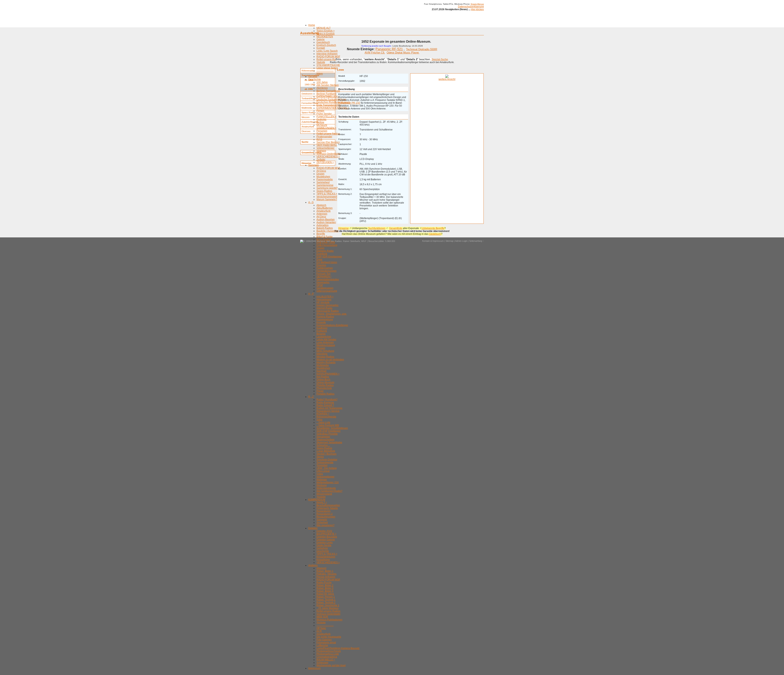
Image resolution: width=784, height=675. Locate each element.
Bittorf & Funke (324, 236)
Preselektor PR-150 (349, 102)
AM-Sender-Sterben (327, 85)
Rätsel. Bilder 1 (324, 571)
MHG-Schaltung (325, 351)
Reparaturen (323, 511)
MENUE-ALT (323, 28)
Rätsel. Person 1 (325, 596)
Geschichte (314, 79)
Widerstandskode (326, 488)
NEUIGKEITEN (324, 36)
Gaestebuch (323, 42)
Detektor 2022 (324, 531)
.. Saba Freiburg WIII (327, 425)
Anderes (313, 565)
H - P (311, 293)
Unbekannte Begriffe (432, 228)
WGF (363, 241)
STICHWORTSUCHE (328, 65)
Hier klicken (477, 9)
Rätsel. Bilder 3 (324, 588)
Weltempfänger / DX (327, 482)
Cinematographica (326, 656)
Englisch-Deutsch (326, 45)
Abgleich (321, 205)
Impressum (314, 668)
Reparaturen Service (328, 411)
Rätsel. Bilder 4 (324, 591)
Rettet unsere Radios (328, 133)
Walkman (321, 479)
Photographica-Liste (327, 654)
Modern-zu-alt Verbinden (330, 359)
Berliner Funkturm (326, 93)
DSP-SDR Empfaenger (329, 256)
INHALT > (321, 502)
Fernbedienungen (326, 271)
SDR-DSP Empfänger (328, 431)
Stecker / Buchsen (326, 453)
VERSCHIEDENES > (328, 156)
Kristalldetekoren (325, 556)
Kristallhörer (323, 559)
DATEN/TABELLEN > (328, 96)
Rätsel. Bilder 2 (324, 585)
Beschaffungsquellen (328, 505)
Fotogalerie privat (326, 642)
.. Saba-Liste (323, 422)
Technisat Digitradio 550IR (421, 49)
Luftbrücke (322, 645)
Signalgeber (323, 436)
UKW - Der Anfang (326, 468)
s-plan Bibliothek (325, 451)
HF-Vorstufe (323, 302)
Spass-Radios (324, 190)
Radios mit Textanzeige (329, 408)
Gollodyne (322, 548)
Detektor (313, 528)
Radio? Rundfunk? (326, 399)
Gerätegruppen (324, 288)
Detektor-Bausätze (326, 536)
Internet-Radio (324, 308)
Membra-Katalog (325, 345)
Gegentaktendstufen (327, 279)
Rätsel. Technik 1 (325, 599)
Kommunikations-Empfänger (332, 325)
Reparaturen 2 (324, 513)
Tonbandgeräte (324, 462)
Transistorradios (310, 75)
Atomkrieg (322, 88)
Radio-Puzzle (324, 582)
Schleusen (322, 662)
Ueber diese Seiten (327, 68)
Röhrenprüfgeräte (326, 416)
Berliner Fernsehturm (328, 90)
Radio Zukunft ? (325, 405)
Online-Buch (323, 379)
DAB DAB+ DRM (325, 242)
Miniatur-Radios (325, 356)
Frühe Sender (324, 113)
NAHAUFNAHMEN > (328, 373)
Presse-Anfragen (325, 576)
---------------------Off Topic (325, 627)
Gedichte (321, 119)
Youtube (321, 496)
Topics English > (325, 30)
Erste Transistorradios (328, 105)
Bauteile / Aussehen (327, 230)
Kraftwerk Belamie (321, 332)
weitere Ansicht (447, 79)
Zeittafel (320, 159)
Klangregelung (324, 319)
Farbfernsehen (324, 268)
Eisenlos (321, 265)
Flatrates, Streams (326, 574)
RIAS (319, 139)
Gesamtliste (395, 228)
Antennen (321, 213)
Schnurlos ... (323, 445)
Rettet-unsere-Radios (328, 59)
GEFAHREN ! (323, 276)
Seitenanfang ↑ (476, 241)
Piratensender (324, 136)
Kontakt (320, 48)
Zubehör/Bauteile (310, 122)
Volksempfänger (325, 148)
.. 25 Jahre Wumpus (327, 608)
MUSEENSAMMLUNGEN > (326, 126)
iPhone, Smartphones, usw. (331, 313)
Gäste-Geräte (323, 545)
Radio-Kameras (325, 402)
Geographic (323, 282)
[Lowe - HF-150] (447, 77)
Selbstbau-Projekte (327, 433)
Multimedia (322, 365)
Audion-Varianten (326, 222)
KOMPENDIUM (316, 499)
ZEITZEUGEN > (325, 162)
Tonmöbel (321, 465)
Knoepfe (321, 322)
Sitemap (449, 241)
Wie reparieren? (325, 525)
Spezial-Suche (440, 59)
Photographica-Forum (328, 651)
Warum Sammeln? (326, 199)
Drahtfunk (321, 253)
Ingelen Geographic (327, 305)
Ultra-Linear (323, 471)
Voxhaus (321, 150)
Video (319, 473)
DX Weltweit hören (326, 262)
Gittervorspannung (326, 291)
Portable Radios (325, 393)
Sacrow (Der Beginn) (328, 142)
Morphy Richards (325, 362)
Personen (321, 130)
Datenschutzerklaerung (471, 6)
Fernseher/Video (310, 103)
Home (311, 25)
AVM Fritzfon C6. (375, 52)
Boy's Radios (323, 239)
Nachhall (321, 371)
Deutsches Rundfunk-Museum (333, 102)
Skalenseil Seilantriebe (329, 442)
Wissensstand (324, 493)
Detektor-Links (324, 542)
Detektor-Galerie (325, 539)
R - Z (311, 396)
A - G (311, 202)
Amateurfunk (323, 210)
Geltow (320, 122)
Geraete (312, 76)
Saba (319, 419)
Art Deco (321, 170)
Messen (320, 348)
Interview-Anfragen (326, 53)
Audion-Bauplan (325, 219)
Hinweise (343, 228)
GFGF (319, 285)
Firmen (320, 110)
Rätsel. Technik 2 (325, 602)
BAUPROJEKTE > (326, 533)
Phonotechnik (324, 388)
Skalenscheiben (325, 439)
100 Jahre (322, 82)
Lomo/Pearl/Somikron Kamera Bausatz (338, 648)
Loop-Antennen (325, 342)
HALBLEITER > (325, 296)
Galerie (320, 39)
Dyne (319, 259)
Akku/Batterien (324, 208)
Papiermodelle (324, 179)
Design (320, 173)
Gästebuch (435, 234)
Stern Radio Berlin (326, 145)
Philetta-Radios (325, 385)
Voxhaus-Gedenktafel (328, 153)
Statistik (320, 62)
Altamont (321, 568)
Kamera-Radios (325, 316)
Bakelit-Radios (324, 228)
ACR (319, 631)
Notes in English (325, 33)
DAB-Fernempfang (326, 245)
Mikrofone (321, 353)
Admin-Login (461, 241)
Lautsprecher (323, 336)
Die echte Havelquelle (328, 636)
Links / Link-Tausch (327, 50)
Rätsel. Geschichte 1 (327, 605)
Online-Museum (325, 382)
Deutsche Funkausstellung (331, 99)
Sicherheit (322, 522)
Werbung (321, 485)
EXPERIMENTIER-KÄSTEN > (332, 108)
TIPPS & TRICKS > (326, 193)
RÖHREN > (322, 413)
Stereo (320, 456)
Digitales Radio (325, 251)
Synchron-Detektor (326, 459)
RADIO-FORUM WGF (328, 56)
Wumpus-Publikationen (329, 619)
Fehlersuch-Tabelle (327, 508)
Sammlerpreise (324, 185)
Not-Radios (322, 376)
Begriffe (320, 233)
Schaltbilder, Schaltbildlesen (332, 428)
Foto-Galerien (324, 639)
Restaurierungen (325, 516)
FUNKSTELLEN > (326, 116)
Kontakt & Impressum (433, 241)
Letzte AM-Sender (326, 339)
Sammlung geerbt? (327, 188)
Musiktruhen (323, 176)
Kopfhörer (321, 328)
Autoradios (322, 225)
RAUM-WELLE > (325, 659)
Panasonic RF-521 (389, 49)
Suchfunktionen (376, 228)
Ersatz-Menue (477, 4)
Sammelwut (323, 182)
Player (320, 391)
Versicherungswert (326, 196)
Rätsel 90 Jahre (325, 594)
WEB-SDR (322, 616)
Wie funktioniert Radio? (329, 491)
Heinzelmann (323, 299)
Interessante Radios (327, 311)
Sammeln (313, 165)
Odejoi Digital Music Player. (403, 52)
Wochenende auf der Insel (331, 665)
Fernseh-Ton (323, 273)
